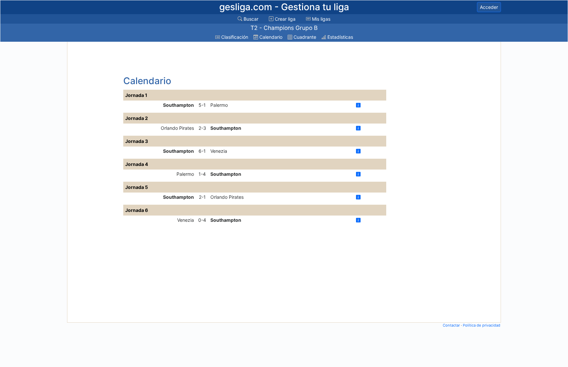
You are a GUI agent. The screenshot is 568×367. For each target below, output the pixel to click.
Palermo (219, 105)
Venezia (218, 151)
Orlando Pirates (177, 128)
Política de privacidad (481, 325)
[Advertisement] (94, 142)
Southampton (178, 105)
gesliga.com (284, 6)
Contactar (451, 325)
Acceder (489, 7)
